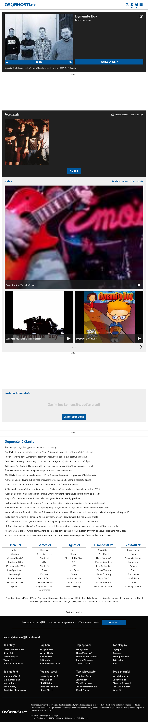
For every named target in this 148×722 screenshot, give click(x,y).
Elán (115, 663)
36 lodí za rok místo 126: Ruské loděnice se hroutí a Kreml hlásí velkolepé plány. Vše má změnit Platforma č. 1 (59, 535)
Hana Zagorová (103, 558)
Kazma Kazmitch (103, 562)
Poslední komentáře (17, 393)
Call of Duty (44, 578)
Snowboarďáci (10, 656)
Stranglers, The (121, 656)
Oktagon (74, 554)
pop (84, 20)
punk (88, 20)
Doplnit (114, 622)
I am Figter (74, 570)
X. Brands (45, 660)
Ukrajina (15, 554)
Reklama (34, 715)
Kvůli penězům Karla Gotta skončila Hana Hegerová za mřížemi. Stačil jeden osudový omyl (49, 465)
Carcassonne (133, 549)
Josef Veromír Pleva (86, 686)
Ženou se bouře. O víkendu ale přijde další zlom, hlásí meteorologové (38, 470)
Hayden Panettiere (50, 663)
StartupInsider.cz (110, 601)
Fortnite (44, 574)
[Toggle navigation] (141, 4)
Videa (8, 181)
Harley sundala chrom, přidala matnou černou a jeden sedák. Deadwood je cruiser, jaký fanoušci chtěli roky (56, 502)
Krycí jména (133, 574)
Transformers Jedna (13, 649)
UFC (74, 549)
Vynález (15, 586)
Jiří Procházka (74, 582)
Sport (27, 598)
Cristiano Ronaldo (49, 686)
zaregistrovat (67, 622)
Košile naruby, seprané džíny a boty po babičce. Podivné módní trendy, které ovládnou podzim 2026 (52, 489)
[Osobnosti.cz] (20, 4)
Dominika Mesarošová (14, 690)
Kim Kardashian (103, 566)
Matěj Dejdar (46, 683)
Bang (133, 554)
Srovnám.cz (94, 601)
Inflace (15, 549)
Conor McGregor (74, 586)
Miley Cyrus (82, 649)
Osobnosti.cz (103, 545)
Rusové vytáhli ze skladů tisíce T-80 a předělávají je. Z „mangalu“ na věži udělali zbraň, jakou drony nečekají (57, 507)
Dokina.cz (56, 601)
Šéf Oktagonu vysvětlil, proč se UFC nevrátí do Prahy (30, 447)
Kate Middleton (121, 676)
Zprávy (19, 598)
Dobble (133, 566)
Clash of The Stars (74, 558)
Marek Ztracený (103, 574)
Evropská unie (14, 578)
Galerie (74, 171)
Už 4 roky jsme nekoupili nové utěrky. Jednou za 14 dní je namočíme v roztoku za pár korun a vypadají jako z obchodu (61, 526)
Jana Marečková (11, 676)
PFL (74, 562)
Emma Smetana (103, 582)
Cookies (42, 715)
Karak (133, 582)
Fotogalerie (12, 114)
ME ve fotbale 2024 (15, 566)
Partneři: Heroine (74, 612)
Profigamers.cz (67, 598)
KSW (74, 566)
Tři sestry (118, 660)
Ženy (33, 598)
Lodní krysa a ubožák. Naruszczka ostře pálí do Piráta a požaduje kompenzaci (42, 484)
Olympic (117, 649)
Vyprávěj (7, 660)
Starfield (44, 558)
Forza (44, 570)
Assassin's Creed (44, 554)
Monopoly (133, 562)
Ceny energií (15, 574)
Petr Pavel (103, 554)
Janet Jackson (83, 663)
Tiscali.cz (15, 545)
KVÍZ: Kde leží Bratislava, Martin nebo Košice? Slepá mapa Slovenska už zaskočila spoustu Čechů (52, 521)
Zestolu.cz (133, 545)
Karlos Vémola (74, 578)
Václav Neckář (47, 653)
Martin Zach (9, 683)
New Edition (46, 656)
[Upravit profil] (141, 16)
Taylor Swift (104, 578)
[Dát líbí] (20, 62)
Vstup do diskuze (74, 416)
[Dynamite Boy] (39, 36)
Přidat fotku (121, 114)
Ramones (117, 653)
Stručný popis (70, 68)
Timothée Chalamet (103, 586)
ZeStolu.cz (81, 598)
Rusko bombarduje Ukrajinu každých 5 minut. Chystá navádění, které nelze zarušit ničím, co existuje (52, 493)
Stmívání (8, 653)
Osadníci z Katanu (133, 558)
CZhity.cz (67, 601)
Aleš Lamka (46, 679)
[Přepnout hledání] (127, 4)
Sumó (74, 574)
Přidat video (121, 181)
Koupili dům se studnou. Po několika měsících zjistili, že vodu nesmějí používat (43, 498)
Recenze (44, 549)
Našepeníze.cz (80, 601)
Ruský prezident (14, 570)
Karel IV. (117, 690)
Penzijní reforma (15, 582)
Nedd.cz (137, 598)
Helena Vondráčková (87, 656)
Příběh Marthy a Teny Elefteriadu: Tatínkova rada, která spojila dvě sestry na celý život (46, 456)
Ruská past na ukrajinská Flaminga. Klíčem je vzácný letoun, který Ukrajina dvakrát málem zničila (51, 516)
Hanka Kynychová (49, 676)
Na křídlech (133, 578)
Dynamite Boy (86, 16)
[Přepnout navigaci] (132, 4)
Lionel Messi (46, 690)
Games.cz (44, 545)
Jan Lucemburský (122, 686)
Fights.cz (74, 545)
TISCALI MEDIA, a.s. (57, 718)
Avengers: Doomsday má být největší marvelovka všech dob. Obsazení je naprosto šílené (48, 479)
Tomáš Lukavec (84, 683)
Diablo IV (44, 566)
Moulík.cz (34, 601)
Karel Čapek (82, 690)
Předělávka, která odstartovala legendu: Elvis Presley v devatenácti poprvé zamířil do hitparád (50, 475)
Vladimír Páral (83, 676)
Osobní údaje (52, 715)
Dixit (133, 570)
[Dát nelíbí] (57, 62)
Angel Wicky (9, 686)
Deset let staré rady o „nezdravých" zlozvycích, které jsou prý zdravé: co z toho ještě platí (48, 461)
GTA (44, 562)
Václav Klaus (119, 679)
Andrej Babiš (104, 549)
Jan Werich (81, 679)
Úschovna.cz (126, 598)
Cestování (42, 598)
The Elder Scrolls (44, 582)
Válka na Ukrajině (15, 558)
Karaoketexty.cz (110, 598)
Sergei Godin (46, 649)
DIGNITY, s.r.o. (82, 718)
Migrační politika (15, 562)
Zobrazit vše (137, 114)
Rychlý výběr (108, 61)
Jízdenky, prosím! (133, 586)
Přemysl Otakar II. (122, 683)
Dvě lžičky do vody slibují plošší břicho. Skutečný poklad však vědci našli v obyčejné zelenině (49, 452)
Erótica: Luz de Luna (14, 663)
